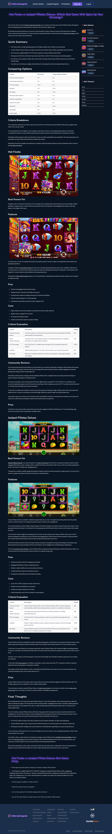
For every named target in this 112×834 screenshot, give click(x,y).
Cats (83, 90)
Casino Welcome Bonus (39, 812)
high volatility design (22, 276)
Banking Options (37, 818)
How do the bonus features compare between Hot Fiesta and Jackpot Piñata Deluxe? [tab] (36, 797)
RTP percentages (21, 663)
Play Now (91, 33)
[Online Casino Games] (18, 3)
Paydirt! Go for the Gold (63, 737)
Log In (88, 4)
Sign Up (77, 4)
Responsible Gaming (99, 831)
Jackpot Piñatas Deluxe (15, 463)
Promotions (65, 4)
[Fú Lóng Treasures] (84, 41)
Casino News (36, 809)
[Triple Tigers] (84, 57)
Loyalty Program (52, 4)
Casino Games (38, 4)
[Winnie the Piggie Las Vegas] (84, 49)
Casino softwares (74, 812)
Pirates (84, 99)
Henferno (90, 30)
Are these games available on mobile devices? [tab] (25, 782)
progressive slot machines (21, 549)
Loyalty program (37, 815)
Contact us (36, 821)
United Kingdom (51, 818)
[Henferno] (84, 33)
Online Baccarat (62, 815)
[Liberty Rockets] (84, 65)
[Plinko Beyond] (84, 73)
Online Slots (60, 809)
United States (51, 809)
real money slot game (69, 33)
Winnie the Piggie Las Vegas (95, 46)
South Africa (50, 821)
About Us (68, 831)
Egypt (83, 93)
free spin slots (20, 739)
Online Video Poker (62, 818)
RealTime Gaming (43, 463)
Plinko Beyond (91, 70)
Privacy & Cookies (89, 831)
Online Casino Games (44, 688)
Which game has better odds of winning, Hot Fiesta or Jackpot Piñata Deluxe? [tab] (34, 767)
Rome (83, 102)
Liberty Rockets (92, 62)
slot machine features (26, 267)
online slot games (17, 145)
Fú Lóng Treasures (92, 38)
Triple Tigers (91, 54)
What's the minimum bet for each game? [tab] (23, 787)
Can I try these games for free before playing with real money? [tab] (29, 792)
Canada (49, 812)
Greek (83, 96)
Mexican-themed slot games (33, 25)
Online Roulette (61, 821)
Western (84, 105)
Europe (49, 815)
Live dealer (73, 809)
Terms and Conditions (77, 831)
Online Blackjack (62, 812)
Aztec (83, 87)
